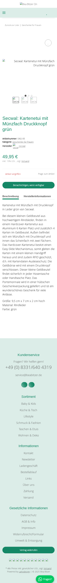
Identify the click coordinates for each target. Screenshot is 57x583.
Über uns (28, 485)
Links (28, 478)
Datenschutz (28, 515)
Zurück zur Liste (12, 25)
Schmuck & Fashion (28, 423)
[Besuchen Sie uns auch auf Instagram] (32, 384)
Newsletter (28, 459)
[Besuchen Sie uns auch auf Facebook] (24, 384)
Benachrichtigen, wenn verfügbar (28, 185)
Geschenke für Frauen (23, 141)
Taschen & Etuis (28, 429)
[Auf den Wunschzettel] (48, 42)
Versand (25, 161)
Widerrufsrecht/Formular (28, 534)
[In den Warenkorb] (4, 35)
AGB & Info (28, 521)
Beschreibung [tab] (10, 196)
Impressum (29, 528)
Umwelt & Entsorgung (28, 540)
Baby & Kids (28, 403)
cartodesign (24, 571)
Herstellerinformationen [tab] (37, 196)
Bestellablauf (28, 472)
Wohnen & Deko (28, 435)
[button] (34, 12)
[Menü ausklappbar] (3, 13)
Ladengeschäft (28, 466)
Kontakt (28, 453)
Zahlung (29, 491)
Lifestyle (28, 416)
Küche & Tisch (28, 410)
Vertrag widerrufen (28, 550)
